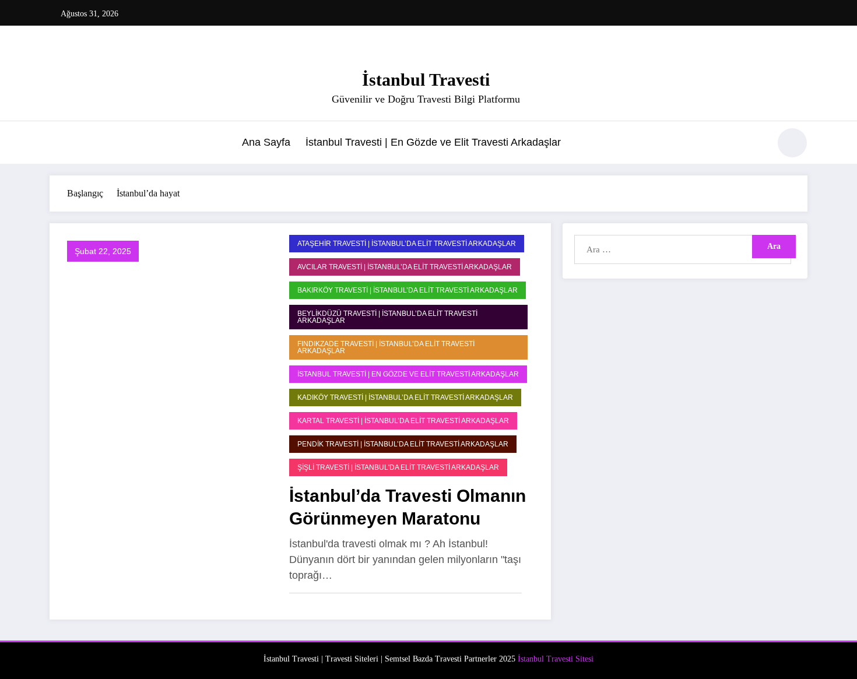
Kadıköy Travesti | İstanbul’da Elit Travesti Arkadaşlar (405, 397)
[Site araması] (754, 144)
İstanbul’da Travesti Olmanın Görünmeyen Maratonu (407, 507)
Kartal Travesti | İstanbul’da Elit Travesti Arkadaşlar (403, 421)
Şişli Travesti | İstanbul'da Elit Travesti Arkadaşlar (398, 467)
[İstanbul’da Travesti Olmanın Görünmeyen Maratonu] (166, 420)
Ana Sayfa (266, 142)
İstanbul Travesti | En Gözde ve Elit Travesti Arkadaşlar (433, 142)
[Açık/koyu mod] (792, 142)
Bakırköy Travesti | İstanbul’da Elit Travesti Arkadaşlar (407, 290)
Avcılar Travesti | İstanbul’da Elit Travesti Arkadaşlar (404, 267)
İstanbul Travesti (426, 79)
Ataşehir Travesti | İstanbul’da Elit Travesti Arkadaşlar (406, 244)
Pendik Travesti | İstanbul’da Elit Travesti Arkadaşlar (402, 444)
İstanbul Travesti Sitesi (555, 659)
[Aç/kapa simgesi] (58, 144)
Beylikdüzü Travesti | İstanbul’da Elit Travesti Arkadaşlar (387, 317)
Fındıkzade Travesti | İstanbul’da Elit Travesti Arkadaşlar (386, 347)
